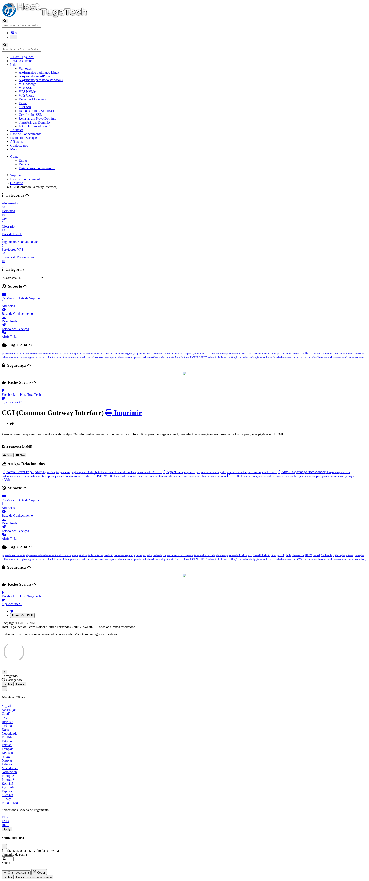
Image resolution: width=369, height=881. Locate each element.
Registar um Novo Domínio (37, 118)
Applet (221, 472)
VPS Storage (27, 84)
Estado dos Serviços (23, 138)
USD (5, 821)
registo (23, 357)
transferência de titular (178, 357)
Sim (9, 455)
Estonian (7, 741)
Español (7, 791)
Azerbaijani (9, 710)
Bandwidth (161, 476)
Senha (6, 863)
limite (288, 353)
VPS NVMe (27, 91)
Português (8, 776)
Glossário (16, 183)
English (7, 737)
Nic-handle (326, 353)
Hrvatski (7, 722)
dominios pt (222, 353)
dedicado (157, 353)
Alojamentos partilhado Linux (39, 72)
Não (22, 455)
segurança (73, 357)
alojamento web (34, 353)
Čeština (7, 726)
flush (263, 353)
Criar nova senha (18, 872)
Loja (13, 64)
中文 (5, 717)
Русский (8, 787)
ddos (149, 353)
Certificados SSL (30, 114)
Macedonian (10, 768)
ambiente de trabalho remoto (56, 353)
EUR (5, 817)
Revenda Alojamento (33, 99)
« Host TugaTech (22, 57)
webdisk (328, 357)
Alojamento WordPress (34, 76)
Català (6, 713)
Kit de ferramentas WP (34, 126)
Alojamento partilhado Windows (41, 80)
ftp (268, 353)
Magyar (7, 760)
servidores (93, 357)
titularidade (152, 357)
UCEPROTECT (198, 357)
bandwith (108, 353)
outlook (349, 353)
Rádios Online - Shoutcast (36, 111)
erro (250, 353)
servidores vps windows (111, 357)
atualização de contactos (91, 353)
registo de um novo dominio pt (43, 357)
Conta (14, 156)
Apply (6, 829)
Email (23, 103)
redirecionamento (10, 357)
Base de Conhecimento (25, 134)
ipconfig (281, 353)
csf (144, 353)
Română (7, 783)
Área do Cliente (21, 61)
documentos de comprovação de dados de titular (191, 353)
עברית (6, 756)
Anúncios (16, 130)
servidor (83, 357)
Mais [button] (13, 149)
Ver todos (25, 68)
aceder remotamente (15, 353)
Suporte (15, 175)
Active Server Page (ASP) (83, 472)
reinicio (63, 357)
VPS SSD (25, 88)
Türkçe (6, 799)
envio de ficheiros (238, 353)
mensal (316, 353)
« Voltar (7, 479)
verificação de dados (237, 357)
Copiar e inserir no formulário (34, 877)
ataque (75, 353)
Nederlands (9, 733)
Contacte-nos (19, 145)
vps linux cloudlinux (312, 357)
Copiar (40, 872)
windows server (350, 357)
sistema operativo (133, 357)
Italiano (7, 764)
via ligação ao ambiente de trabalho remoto (270, 357)
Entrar (23, 160)
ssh (144, 357)
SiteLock (25, 107)
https (273, 353)
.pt (3, 353)
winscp (362, 357)
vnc (294, 357)
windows (337, 357)
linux (308, 353)
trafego (162, 357)
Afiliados (16, 141)
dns (164, 353)
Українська (10, 803)
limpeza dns (298, 353)
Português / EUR (22, 615)
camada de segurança (124, 353)
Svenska (7, 795)
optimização (339, 353)
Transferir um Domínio (34, 122)
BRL (5, 825)
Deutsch (7, 753)
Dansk (6, 729)
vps (299, 357)
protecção (359, 353)
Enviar (20, 684)
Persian (7, 745)
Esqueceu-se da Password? (37, 168)
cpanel (139, 353)
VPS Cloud (26, 95)
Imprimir (127, 412)
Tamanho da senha (14, 854)
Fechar (7, 684)
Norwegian (9, 772)
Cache (294, 476)
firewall (257, 353)
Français (7, 749)
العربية (6, 706)
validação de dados (217, 357)
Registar (24, 164)
